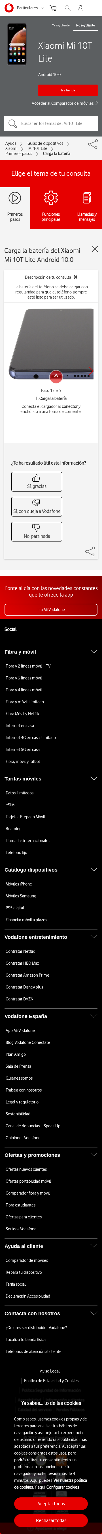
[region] (51, 1459)
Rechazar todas (51, 1520)
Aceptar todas (51, 1503)
